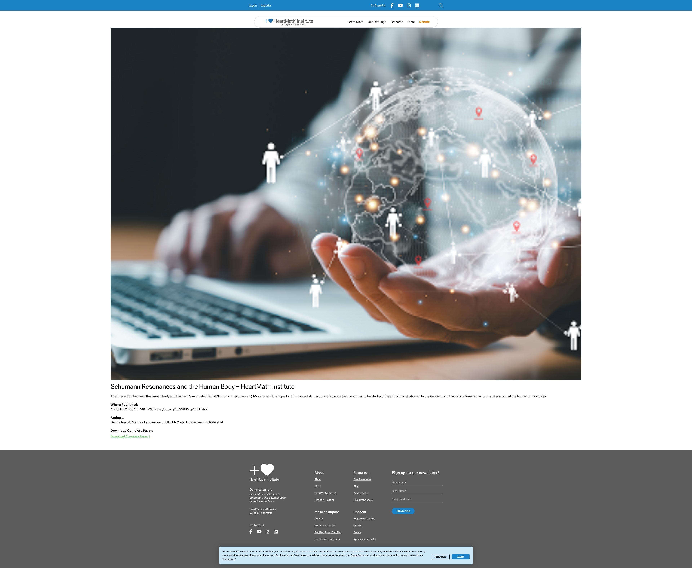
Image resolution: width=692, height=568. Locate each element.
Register (266, 5)
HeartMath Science (325, 493)
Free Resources (362, 479)
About (318, 479)
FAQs (318, 486)
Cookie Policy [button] (357, 555)
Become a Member (325, 525)
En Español (378, 5)
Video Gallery (360, 493)
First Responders (363, 499)
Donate (424, 22)
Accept (460, 557)
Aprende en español (364, 539)
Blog (356, 486)
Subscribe (403, 511)
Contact (357, 525)
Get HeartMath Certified (328, 532)
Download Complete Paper (129, 436)
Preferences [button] (228, 559)
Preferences (440, 557)
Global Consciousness (327, 539)
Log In (253, 5)
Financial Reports (324, 499)
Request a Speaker (363, 518)
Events (357, 532)
